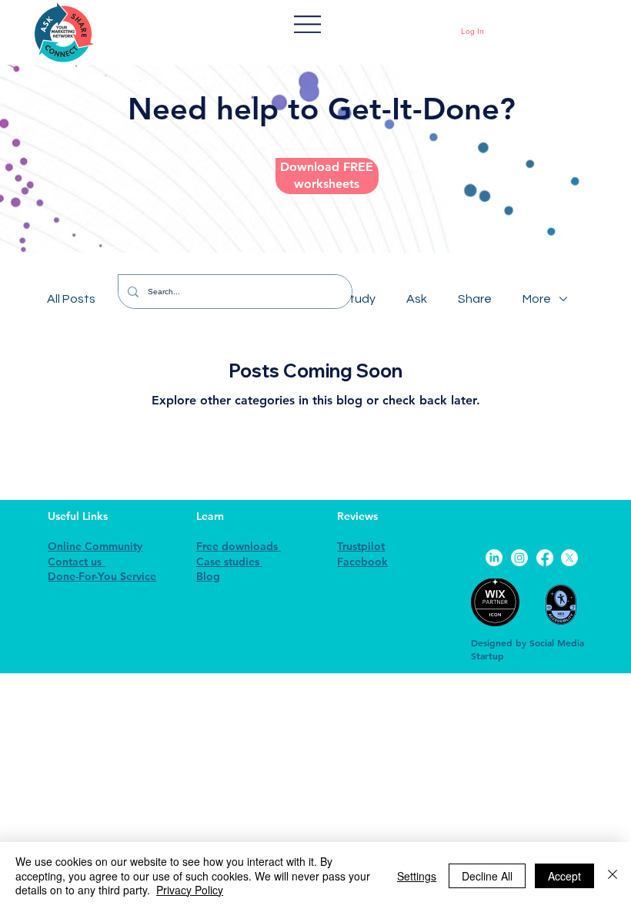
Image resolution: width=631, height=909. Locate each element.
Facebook (362, 562)
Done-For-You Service (102, 576)
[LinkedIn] (494, 557)
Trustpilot (361, 546)
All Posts (71, 299)
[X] (569, 557)
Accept (564, 876)
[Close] (612, 875)
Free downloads (238, 546)
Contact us (76, 562)
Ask (416, 299)
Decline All (487, 876)
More (536, 299)
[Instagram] (519, 557)
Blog (208, 576)
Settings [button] (416, 876)
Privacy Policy (189, 889)
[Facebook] (544, 557)
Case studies (229, 562)
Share (475, 299)
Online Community (95, 546)
